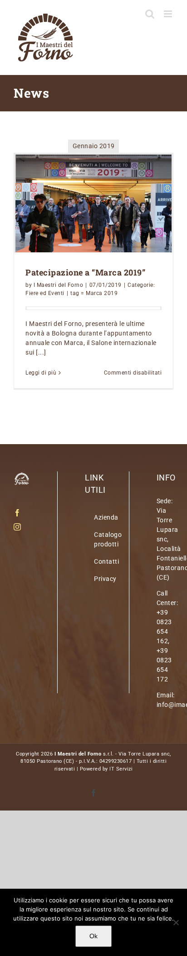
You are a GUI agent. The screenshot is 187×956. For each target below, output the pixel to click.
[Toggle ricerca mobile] (150, 14)
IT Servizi (121, 769)
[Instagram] (17, 527)
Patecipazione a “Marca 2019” (85, 272)
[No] (175, 922)
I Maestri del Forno (59, 285)
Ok (93, 936)
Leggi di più (40, 373)
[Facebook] (17, 512)
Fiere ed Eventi (44, 293)
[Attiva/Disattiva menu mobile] (169, 14)
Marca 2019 (102, 293)
